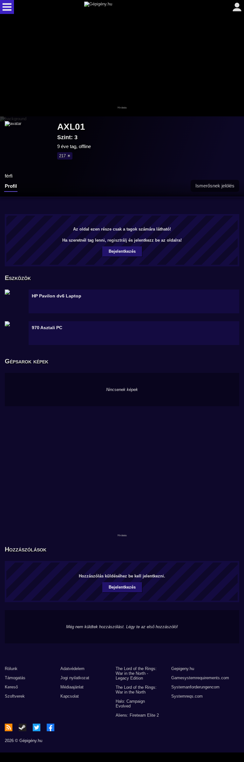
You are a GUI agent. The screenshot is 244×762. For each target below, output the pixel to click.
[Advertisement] (122, 65)
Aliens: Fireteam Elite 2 (137, 715)
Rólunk (11, 668)
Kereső (11, 687)
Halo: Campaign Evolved (130, 703)
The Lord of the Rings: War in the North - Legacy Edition (136, 673)
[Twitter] (36, 727)
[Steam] (22, 727)
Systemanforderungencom (195, 687)
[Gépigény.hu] (120, 7)
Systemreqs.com (187, 696)
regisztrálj (117, 240)
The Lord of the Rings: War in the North (136, 689)
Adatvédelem (72, 668)
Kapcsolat (69, 696)
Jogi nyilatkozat (74, 677)
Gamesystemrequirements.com (200, 677)
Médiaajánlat (72, 687)
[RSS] (8, 727)
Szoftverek (15, 696)
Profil (11, 186)
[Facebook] (50, 727)
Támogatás (15, 677)
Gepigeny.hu (182, 668)
